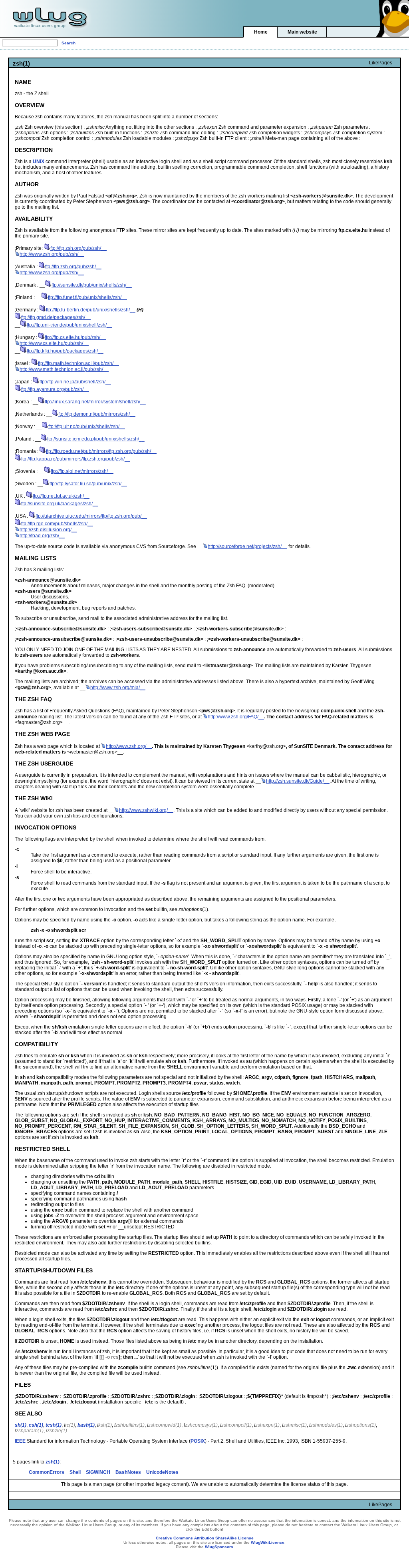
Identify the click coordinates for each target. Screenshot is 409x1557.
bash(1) (86, 1425)
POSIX (198, 1441)
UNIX (38, 161)
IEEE (20, 1441)
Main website (302, 32)
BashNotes (128, 1472)
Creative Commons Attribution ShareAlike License (205, 1538)
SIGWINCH (98, 1472)
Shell (75, 1472)
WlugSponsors (219, 1547)
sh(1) (20, 1425)
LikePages (380, 63)
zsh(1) (53, 1462)
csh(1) (36, 1425)
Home (261, 32)
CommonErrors (46, 1472)
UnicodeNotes (162, 1472)
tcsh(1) (54, 1425)
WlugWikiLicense (267, 1542)
